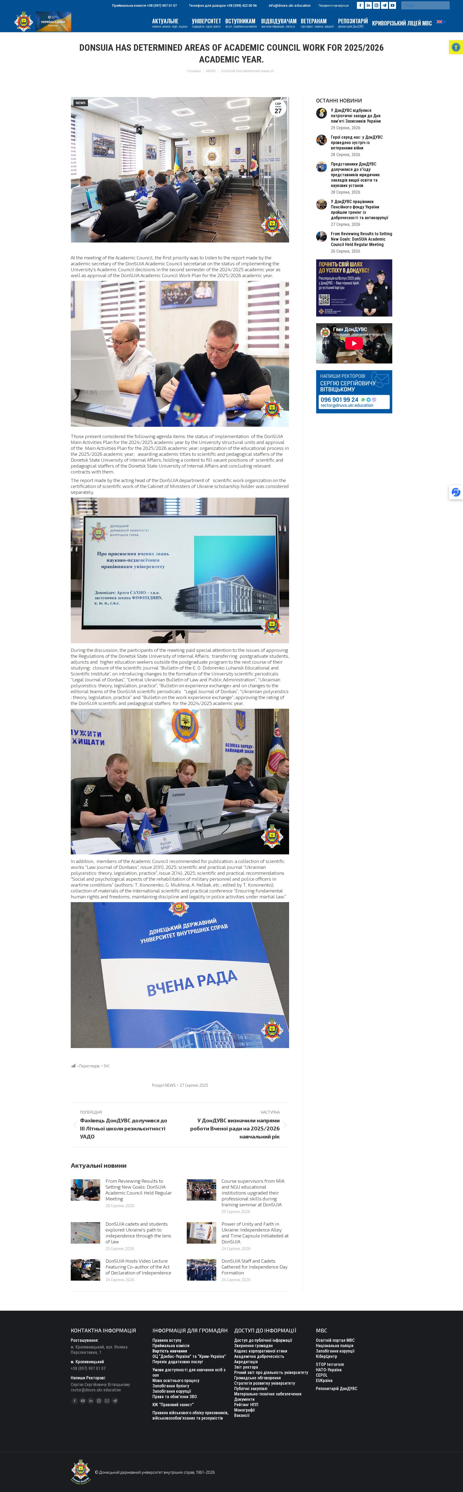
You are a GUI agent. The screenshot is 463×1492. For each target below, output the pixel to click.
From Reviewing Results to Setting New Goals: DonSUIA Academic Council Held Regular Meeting (139, 1189)
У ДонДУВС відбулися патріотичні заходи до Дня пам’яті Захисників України (356, 116)
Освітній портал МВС (335, 1340)
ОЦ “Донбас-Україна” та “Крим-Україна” (189, 1356)
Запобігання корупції (171, 1391)
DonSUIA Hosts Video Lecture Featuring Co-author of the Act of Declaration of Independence (138, 1267)
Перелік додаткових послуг (177, 1361)
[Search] (444, 5)
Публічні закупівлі (250, 1388)
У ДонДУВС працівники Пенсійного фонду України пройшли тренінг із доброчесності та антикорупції (359, 209)
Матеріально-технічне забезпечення (267, 1394)
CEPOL (322, 1375)
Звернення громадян (253, 1345)
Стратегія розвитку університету (264, 1383)
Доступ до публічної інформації (263, 1340)
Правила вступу (166, 1340)
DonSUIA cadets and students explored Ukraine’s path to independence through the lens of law (138, 1232)
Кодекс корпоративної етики (260, 1351)
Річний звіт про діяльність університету (271, 1372)
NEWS (80, 103)
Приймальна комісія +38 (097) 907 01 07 (144, 5)
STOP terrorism (330, 1364)
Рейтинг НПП (246, 1404)
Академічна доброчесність (259, 1356)
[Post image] (85, 1190)
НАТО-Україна (329, 1369)
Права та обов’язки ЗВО (174, 1396)
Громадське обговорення (257, 1377)
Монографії (244, 1410)
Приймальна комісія (170, 1345)
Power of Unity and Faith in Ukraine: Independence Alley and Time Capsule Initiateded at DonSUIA (255, 1232)
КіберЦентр (326, 1356)
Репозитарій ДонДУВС (336, 1388)
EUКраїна (324, 1380)
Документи (244, 1399)
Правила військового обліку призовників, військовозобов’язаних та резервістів (190, 1415)
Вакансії (241, 1415)
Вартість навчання (169, 1351)
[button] (456, 47)
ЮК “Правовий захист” (173, 1404)
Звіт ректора (246, 1367)
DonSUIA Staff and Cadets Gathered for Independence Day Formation (254, 1267)
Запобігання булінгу (170, 1385)
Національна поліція (334, 1345)
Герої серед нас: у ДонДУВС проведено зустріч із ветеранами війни (357, 142)
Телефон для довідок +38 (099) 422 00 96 (223, 5)
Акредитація (246, 1361)
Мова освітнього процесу (175, 1380)
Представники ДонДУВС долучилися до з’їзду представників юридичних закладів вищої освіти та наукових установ (355, 174)
